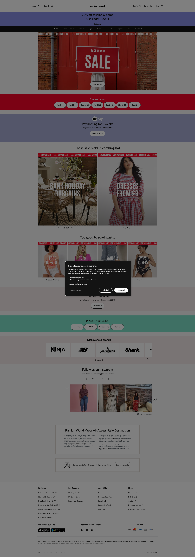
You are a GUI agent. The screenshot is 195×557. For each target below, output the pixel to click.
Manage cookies (75, 290)
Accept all (121, 290)
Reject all (106, 290)
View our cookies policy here (78, 284)
